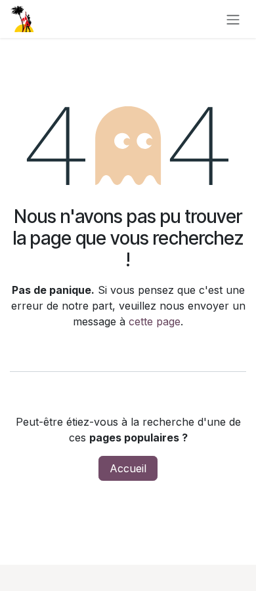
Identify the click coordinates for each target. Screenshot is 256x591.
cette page (155, 321)
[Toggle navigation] (233, 19)
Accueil (128, 468)
